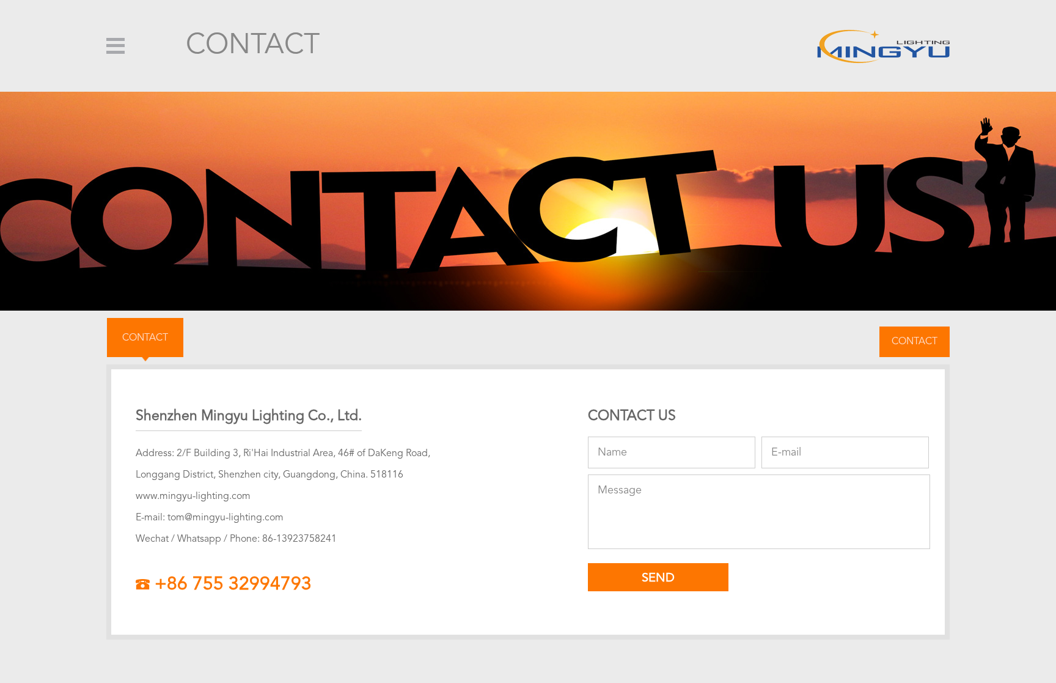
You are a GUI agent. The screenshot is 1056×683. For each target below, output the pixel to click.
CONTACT (145, 338)
